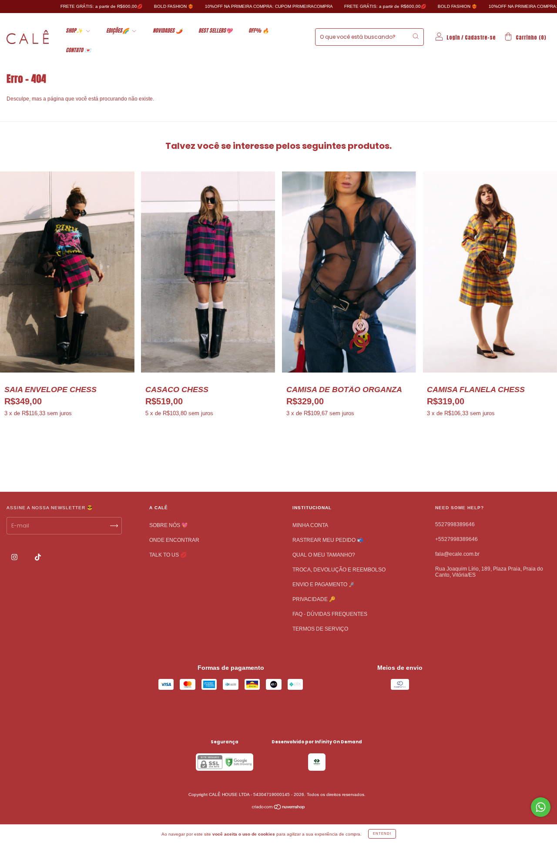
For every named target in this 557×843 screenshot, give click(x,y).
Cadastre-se (480, 37)
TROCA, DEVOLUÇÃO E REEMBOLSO (339, 570)
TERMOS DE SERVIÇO (320, 629)
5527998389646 (455, 524)
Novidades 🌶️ (167, 30)
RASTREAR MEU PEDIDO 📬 (327, 540)
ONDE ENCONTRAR (174, 540)
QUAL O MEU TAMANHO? (323, 555)
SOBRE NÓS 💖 (168, 525)
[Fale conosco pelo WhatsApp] (540, 807)
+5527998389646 (456, 539)
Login (453, 37)
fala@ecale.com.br (457, 554)
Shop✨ (75, 30)
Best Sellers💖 (215, 30)
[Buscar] (415, 36)
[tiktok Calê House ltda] (38, 557)
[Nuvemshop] (279, 808)
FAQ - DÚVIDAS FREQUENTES (329, 614)
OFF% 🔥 (258, 30)
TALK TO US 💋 (168, 555)
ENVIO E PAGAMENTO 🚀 (323, 584)
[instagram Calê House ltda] (15, 557)
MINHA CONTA (310, 525)
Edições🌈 (118, 30)
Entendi (382, 834)
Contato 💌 (78, 50)
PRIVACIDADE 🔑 (314, 599)
